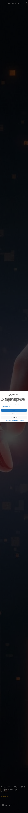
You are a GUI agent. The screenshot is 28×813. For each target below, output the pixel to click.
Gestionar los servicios (6, 406)
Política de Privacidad (15, 420)
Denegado (14, 413)
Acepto (14, 410)
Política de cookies (7, 420)
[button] (26, 394)
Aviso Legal (22, 420)
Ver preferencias (14, 417)
